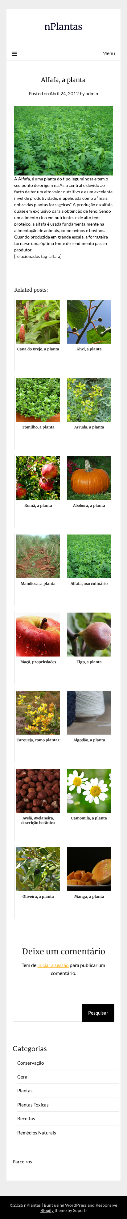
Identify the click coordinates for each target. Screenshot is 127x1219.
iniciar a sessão (53, 965)
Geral (23, 1076)
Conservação (30, 1063)
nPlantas (63, 26)
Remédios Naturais (36, 1132)
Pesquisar (98, 1013)
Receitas (26, 1118)
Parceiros (22, 1161)
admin (92, 93)
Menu (108, 53)
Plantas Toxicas (33, 1104)
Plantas (25, 1090)
